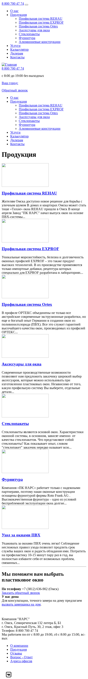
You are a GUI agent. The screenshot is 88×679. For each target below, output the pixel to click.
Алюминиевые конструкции (39, 42)
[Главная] (9, 64)
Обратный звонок (15, 90)
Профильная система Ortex (38, 26)
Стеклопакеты (29, 34)
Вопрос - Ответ (21, 657)
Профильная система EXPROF (41, 22)
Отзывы (16, 653)
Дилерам (16, 53)
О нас (14, 11)
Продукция (18, 15)
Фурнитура (27, 38)
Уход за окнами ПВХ (21, 535)
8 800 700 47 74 (13, 3)
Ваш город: (10, 83)
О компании (19, 645)
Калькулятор (19, 49)
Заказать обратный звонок (21, 593)
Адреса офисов (21, 661)
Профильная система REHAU (40, 18)
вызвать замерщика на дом (21, 604)
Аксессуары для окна (34, 30)
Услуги (15, 45)
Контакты (17, 57)
